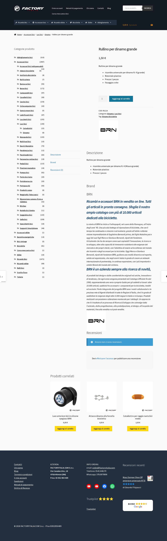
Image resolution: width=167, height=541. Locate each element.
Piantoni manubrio (27, 168)
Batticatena (25, 79)
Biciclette (76, 22)
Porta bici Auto (26, 177)
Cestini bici (24, 102)
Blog (109, 8)
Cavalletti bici (25, 97)
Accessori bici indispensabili (31, 66)
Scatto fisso (22, 272)
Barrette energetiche (25, 237)
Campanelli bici (26, 93)
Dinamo (47, 34)
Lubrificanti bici (26, 115)
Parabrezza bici (26, 150)
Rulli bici (20, 268)
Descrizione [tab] (55, 154)
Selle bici (23, 219)
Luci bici (40, 34)
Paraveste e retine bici (29, 159)
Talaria (20, 277)
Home (19, 34)
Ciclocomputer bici (27, 106)
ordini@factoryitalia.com (103, 467)
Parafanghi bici (26, 155)
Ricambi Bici (22, 22)
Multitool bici (25, 141)
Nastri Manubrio (26, 146)
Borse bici (24, 88)
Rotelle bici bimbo (27, 210)
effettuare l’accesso (105, 358)
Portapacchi (25, 186)
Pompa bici (24, 172)
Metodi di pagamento (74, 8)
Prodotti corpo (26, 190)
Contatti (100, 8)
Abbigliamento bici (25, 57)
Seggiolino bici (26, 215)
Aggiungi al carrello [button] (65, 428)
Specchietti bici (26, 224)
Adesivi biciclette (27, 71)
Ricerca (147, 8)
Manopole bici (25, 137)
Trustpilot (91, 509)
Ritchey (23, 206)
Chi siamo (90, 8)
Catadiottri (27, 128)
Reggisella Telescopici (29, 194)
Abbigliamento (103, 22)
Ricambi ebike (59, 22)
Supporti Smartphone (29, 228)
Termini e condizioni (23, 474)
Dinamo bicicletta (109, 116)
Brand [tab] (53, 162)
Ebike (90, 22)
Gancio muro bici (27, 110)
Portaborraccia (26, 181)
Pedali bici (24, 163)
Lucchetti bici (25, 119)
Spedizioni (18, 481)
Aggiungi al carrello (121, 98)
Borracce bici (25, 84)
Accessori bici (40, 22)
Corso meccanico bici (60, 14)
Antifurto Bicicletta (28, 75)
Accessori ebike (23, 232)
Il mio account (57, 8)
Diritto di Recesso (22, 488)
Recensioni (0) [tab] (56, 170)
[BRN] (108, 130)
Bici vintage (22, 241)
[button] (138, 505)
